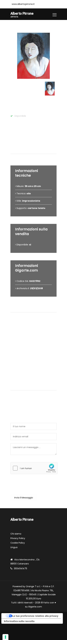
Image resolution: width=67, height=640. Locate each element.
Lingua (13, 547)
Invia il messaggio (23, 497)
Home (13, 25)
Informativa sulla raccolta (19, 621)
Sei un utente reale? (21, 460)
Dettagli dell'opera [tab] (34, 150)
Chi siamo (15, 533)
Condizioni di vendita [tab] (35, 308)
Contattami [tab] (35, 387)
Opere (24, 25)
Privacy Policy (17, 538)
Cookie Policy (17, 542)
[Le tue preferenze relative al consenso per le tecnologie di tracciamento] (5, 637)
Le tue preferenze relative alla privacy (35, 615)
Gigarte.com (35, 606)
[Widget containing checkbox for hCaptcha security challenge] (33, 468)
